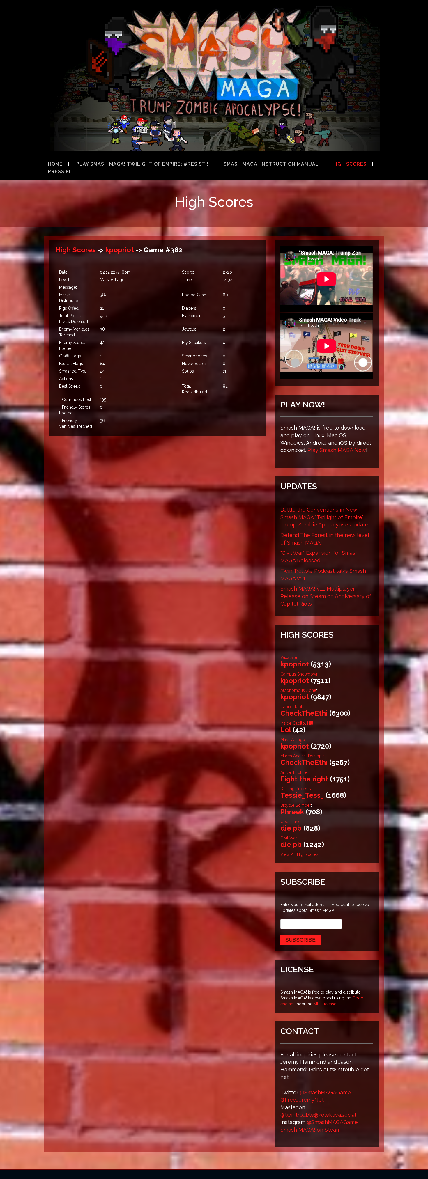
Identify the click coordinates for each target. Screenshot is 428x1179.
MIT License (325, 1003)
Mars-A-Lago (292, 739)
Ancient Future (293, 772)
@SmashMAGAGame (325, 1092)
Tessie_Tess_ (302, 795)
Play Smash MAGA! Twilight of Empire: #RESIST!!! (143, 164)
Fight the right (304, 779)
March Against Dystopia (302, 756)
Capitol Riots (292, 706)
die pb (291, 828)
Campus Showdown (299, 674)
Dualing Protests (295, 788)
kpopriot (119, 250)
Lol (285, 730)
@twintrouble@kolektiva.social (318, 1115)
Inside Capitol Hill (296, 723)
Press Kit (61, 171)
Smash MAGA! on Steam (310, 1130)
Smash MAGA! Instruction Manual (271, 164)
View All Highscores (299, 854)
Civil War (288, 838)
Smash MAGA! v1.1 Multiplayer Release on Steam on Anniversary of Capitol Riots (325, 596)
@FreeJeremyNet (302, 1100)
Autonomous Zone (298, 690)
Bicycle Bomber (295, 805)
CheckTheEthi (304, 713)
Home (55, 164)
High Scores (350, 164)
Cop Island (290, 821)
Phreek (292, 812)
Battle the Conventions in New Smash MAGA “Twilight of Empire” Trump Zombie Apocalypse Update (324, 517)
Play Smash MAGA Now (336, 450)
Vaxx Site (288, 657)
